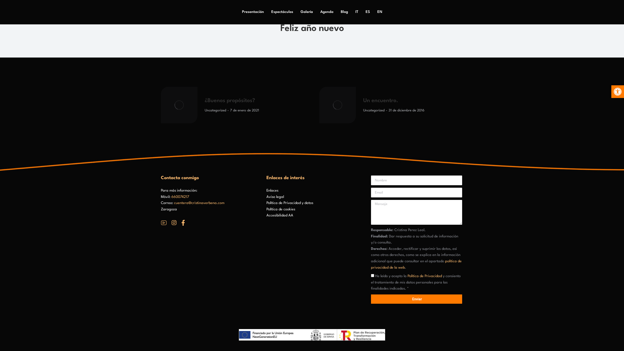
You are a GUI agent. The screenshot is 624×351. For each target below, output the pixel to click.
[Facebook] (183, 223)
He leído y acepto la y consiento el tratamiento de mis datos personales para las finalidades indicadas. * (416, 282)
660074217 (180, 197)
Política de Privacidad (425, 276)
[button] (617, 91)
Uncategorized (215, 110)
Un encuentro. (380, 100)
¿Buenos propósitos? (230, 100)
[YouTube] (164, 223)
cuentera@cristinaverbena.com (199, 203)
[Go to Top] (617, 344)
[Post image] (179, 105)
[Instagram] (174, 222)
